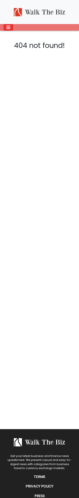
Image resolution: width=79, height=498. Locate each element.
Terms (39, 476)
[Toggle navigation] (8, 27)
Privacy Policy (39, 486)
